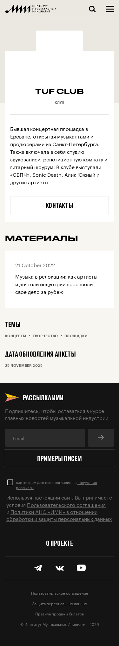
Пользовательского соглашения (66, 504)
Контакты (59, 205)
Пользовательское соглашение (59, 593)
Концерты (15, 336)
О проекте (59, 542)
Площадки (76, 336)
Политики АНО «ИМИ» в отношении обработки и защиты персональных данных (59, 514)
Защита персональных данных (59, 603)
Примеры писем (59, 458)
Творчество (45, 336)
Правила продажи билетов (59, 613)
